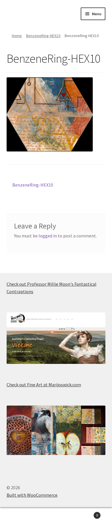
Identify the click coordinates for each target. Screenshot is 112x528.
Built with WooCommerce (32, 495)
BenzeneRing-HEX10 (43, 35)
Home (17, 35)
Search (56, 518)
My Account (18, 518)
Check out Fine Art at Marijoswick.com (44, 384)
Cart (86, 513)
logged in (47, 236)
